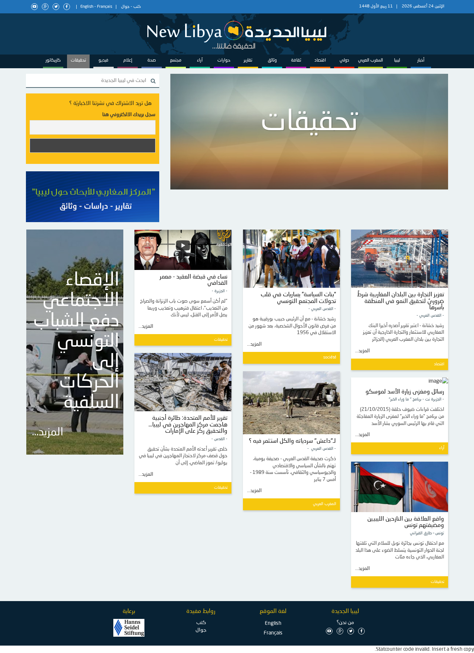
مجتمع (175, 60)
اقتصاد (320, 60)
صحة (151, 60)
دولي (344, 60)
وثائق (272, 60)
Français (104, 7)
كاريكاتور (53, 60)
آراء (200, 60)
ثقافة (296, 60)
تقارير (248, 60)
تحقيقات (78, 60)
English (86, 7)
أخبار (420, 60)
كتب (137, 7)
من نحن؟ (345, 622)
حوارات (223, 60)
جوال (125, 7)
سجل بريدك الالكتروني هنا (129, 114)
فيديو (104, 60)
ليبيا (397, 60)
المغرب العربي (370, 60)
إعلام (127, 60)
